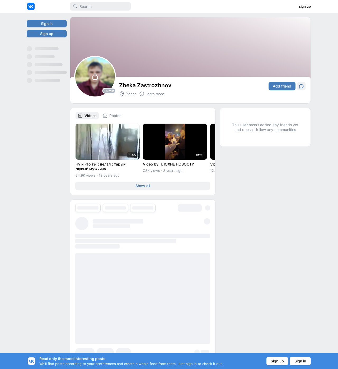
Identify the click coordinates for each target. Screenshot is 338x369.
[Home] (31, 6)
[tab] (87, 115)
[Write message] (301, 86)
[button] (108, 142)
